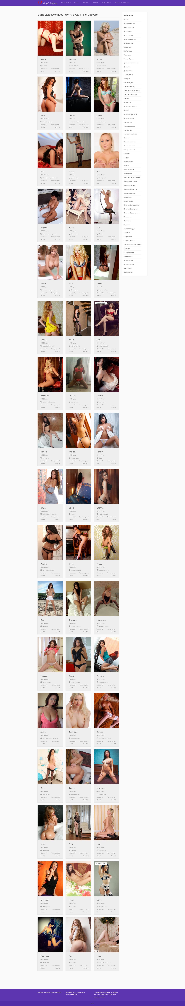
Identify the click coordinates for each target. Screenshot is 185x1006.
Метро (76, 2)
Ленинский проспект (130, 106)
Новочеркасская (129, 146)
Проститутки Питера (71, 994)
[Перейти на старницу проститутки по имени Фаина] (78, 654)
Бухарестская (128, 35)
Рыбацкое (127, 221)
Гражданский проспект (131, 63)
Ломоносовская (129, 118)
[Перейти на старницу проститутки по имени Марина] (50, 206)
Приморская (128, 197)
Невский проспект (130, 142)
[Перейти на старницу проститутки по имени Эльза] (78, 878)
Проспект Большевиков (131, 205)
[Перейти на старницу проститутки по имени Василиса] (50, 374)
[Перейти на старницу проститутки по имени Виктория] (78, 598)
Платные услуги (70, 992)
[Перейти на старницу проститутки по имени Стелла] (106, 486)
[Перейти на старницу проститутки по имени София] (50, 318)
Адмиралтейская (129, 23)
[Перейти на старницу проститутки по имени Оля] (78, 934)
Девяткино (127, 67)
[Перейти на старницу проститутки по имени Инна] (50, 766)
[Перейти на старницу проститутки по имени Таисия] (78, 94)
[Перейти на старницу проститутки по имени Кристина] (50, 934)
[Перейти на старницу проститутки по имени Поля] (78, 822)
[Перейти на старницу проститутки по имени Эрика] (78, 486)
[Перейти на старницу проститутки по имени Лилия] (78, 542)
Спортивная (128, 237)
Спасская (127, 233)
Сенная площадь (129, 229)
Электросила (128, 272)
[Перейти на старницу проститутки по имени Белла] (50, 38)
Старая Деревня (129, 241)
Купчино (126, 98)
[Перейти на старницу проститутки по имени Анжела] (106, 654)
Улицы (83, 992)
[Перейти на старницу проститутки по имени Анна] (50, 94)
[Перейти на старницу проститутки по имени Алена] (78, 206)
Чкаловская (128, 268)
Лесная (126, 110)
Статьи (78, 992)
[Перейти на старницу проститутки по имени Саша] (50, 486)
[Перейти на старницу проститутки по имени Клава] (106, 542)
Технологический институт (132, 244)
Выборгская (128, 51)
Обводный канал (129, 150)
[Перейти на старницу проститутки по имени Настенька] (106, 598)
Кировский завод (129, 86)
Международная (129, 126)
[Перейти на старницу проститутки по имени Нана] (106, 934)
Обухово (127, 154)
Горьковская (128, 55)
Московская (128, 130)
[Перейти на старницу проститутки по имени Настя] (50, 262)
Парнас (126, 165)
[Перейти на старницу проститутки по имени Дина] (78, 262)
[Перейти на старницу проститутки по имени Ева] (106, 150)
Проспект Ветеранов (130, 209)
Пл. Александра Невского (132, 177)
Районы (85, 2)
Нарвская (127, 138)
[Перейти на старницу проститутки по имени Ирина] (78, 150)
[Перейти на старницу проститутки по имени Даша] (106, 94)
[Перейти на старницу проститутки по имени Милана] (78, 374)
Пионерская (128, 173)
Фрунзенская (128, 256)
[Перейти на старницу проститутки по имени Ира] (50, 598)
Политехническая (129, 193)
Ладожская (127, 102)
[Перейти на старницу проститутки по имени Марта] (50, 822)
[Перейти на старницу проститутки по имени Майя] (106, 38)
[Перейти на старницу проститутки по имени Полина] (50, 430)
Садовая (127, 225)
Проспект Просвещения (132, 213)
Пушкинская (128, 217)
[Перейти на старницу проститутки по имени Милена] (78, 38)
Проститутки (66, 2)
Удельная (127, 248)
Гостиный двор (129, 59)
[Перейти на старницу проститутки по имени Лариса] (78, 430)
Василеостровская (130, 39)
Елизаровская (128, 75)
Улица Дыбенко (129, 252)
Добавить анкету (123, 2)
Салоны (95, 2)
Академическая (129, 27)
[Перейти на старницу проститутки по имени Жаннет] (78, 766)
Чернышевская (129, 264)
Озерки (126, 158)
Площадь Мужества (130, 189)
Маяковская (128, 122)
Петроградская (129, 169)
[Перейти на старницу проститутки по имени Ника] (106, 822)
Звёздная (127, 79)
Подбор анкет (106, 2)
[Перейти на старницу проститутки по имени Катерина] (106, 766)
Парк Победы (128, 162)
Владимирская (128, 43)
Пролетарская (128, 201)
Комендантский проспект (132, 90)
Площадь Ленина (129, 185)
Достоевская (128, 71)
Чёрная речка (128, 260)
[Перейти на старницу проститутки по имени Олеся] (106, 710)
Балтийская (128, 31)
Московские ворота (130, 134)
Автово (126, 19)
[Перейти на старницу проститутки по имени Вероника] (50, 878)
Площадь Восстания (130, 181)
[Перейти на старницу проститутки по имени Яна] (50, 150)
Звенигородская (129, 83)
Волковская (128, 47)
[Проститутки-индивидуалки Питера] (48, 4)
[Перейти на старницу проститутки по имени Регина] (106, 374)
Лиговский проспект (130, 114)
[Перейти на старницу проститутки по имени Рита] (106, 206)
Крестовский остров (130, 94)
